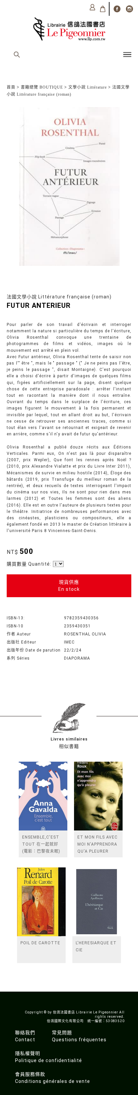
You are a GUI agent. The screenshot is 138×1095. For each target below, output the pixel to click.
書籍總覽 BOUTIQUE (42, 87)
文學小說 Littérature (87, 87)
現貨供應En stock (69, 585)
